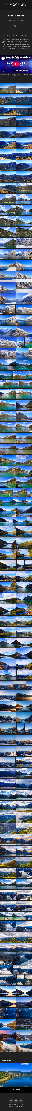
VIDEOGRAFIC (19, 1105)
